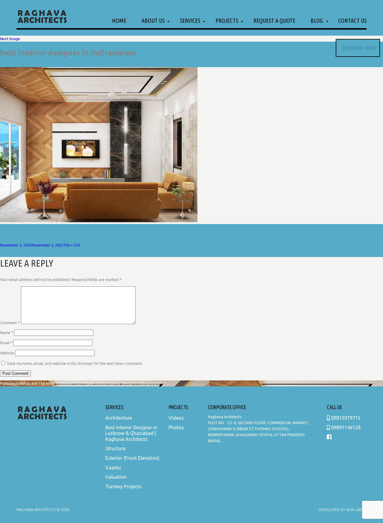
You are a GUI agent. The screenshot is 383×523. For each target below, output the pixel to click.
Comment (10, 323)
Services (190, 20)
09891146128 (345, 427)
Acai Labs (354, 509)
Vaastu (113, 467)
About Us (153, 20)
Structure (115, 448)
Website (7, 353)
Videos (176, 418)
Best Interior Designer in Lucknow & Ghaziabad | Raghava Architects (131, 433)
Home (119, 20)
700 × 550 (71, 245)
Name (6, 332)
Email (6, 343)
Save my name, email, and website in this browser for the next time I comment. (75, 363)
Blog (317, 20)
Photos (176, 427)
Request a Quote (274, 20)
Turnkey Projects (123, 486)
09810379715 (345, 418)
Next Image (10, 39)
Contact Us (352, 20)
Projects (226, 20)
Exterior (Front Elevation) (132, 458)
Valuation (116, 477)
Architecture (118, 418)
